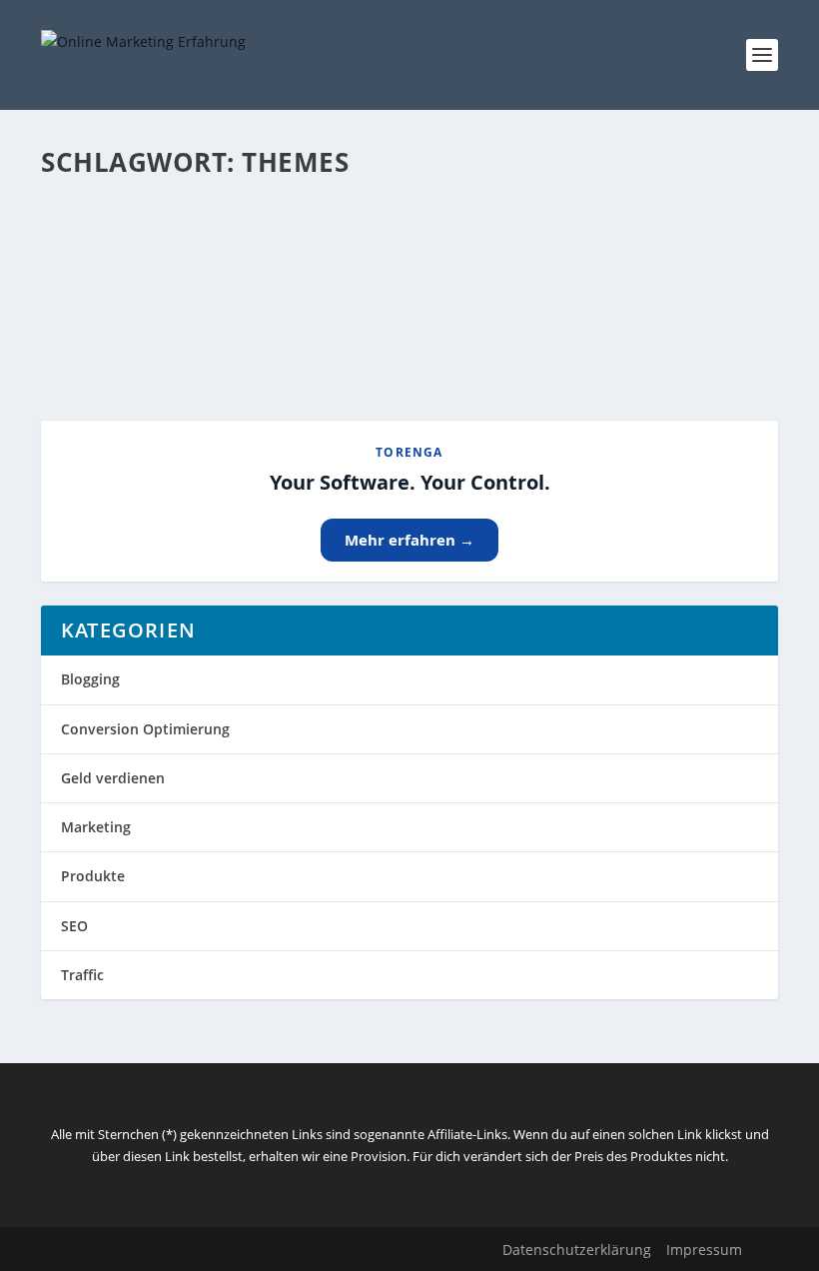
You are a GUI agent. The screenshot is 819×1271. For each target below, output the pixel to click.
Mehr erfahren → (409, 540)
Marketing (96, 826)
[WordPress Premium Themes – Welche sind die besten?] (404, 203)
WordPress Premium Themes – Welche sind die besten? (309, 245)
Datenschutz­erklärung (576, 1249)
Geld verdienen (113, 777)
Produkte (93, 875)
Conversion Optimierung (145, 728)
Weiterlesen (119, 333)
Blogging (90, 678)
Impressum (704, 1249)
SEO (74, 925)
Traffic (82, 974)
